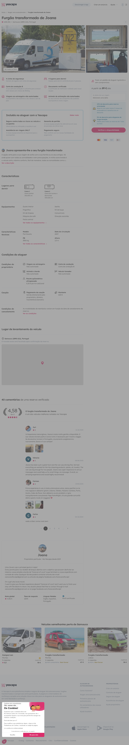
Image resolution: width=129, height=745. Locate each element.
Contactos (30, 741)
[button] (4, 741)
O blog (21, 741)
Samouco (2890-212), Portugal (24, 22)
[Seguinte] (39, 640)
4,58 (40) (7, 22)
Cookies (73, 741)
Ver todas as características (34, 244)
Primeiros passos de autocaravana (87, 700)
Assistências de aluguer (115, 701)
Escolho (12, 735)
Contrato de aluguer (113, 692)
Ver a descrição (8, 163)
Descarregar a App (81, 5)
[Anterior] (4, 640)
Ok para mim (34, 735)
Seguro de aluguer (113, 696)
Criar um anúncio (100, 5)
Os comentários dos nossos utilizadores (90, 706)
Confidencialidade (61, 741)
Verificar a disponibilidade (108, 130)
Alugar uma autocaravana (90, 695)
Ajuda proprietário (113, 705)
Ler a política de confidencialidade (13, 728)
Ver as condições (29, 313)
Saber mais (74, 115)
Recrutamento (41, 741)
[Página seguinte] (68, 528)
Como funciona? (86, 691)
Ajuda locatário (86, 711)
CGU (50, 741)
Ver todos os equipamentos (34, 223)
